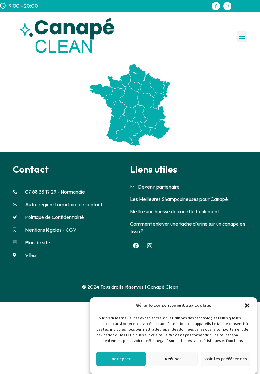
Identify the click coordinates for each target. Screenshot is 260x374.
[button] (247, 305)
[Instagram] (227, 6)
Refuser (173, 359)
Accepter (121, 359)
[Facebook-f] (216, 6)
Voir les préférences (225, 359)
